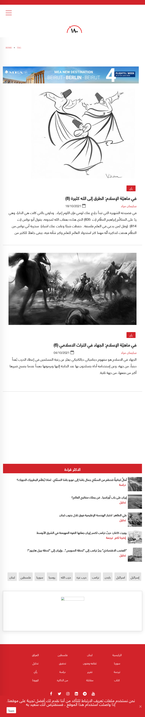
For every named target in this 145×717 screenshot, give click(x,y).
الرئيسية (117, 654)
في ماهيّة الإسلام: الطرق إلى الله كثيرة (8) (101, 198)
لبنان (12, 577)
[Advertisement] (72, 440)
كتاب (117, 680)
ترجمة (109, 537)
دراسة (122, 484)
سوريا (39, 577)
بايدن (108, 577)
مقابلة (89, 680)
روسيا (52, 577)
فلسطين (26, 577)
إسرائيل (135, 577)
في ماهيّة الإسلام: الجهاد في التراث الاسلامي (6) (95, 344)
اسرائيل (120, 577)
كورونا (35, 680)
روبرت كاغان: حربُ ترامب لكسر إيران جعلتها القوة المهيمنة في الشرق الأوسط (82, 532)
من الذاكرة (62, 680)
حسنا (11, 710)
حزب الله (66, 577)
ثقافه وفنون (90, 663)
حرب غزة (81, 577)
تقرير (90, 671)
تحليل (123, 502)
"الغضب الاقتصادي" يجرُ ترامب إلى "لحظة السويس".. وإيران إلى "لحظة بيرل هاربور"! (77, 550)
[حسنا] (140, 706)
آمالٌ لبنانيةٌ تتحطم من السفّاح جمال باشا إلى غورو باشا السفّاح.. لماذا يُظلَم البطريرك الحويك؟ (71, 479)
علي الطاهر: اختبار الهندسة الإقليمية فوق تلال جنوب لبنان (93, 515)
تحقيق (62, 663)
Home (9, 48)
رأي (131, 188)
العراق (35, 654)
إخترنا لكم (120, 537)
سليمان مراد (129, 206)
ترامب (95, 577)
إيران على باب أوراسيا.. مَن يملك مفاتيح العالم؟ (99, 497)
